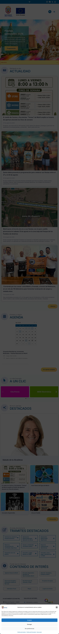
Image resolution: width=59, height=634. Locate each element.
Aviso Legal (39, 632)
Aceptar (29, 620)
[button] (56, 607)
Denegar (29, 624)
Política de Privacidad (31, 632)
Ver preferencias (29, 628)
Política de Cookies (21, 632)
